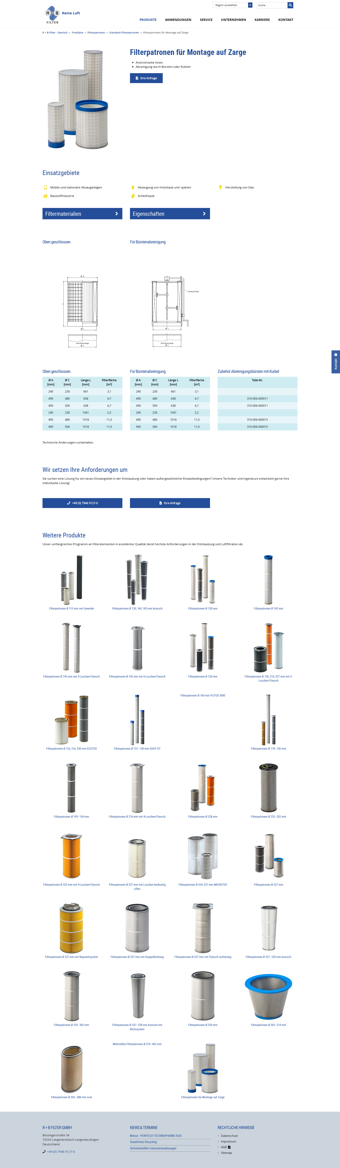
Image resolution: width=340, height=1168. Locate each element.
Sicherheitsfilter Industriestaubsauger (153, 1148)
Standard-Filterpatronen (124, 32)
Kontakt (285, 20)
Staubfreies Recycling (143, 1142)
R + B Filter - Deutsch (55, 32)
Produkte (77, 32)
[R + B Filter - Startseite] (52, 14)
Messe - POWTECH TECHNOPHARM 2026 (156, 1135)
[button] (82, 213)
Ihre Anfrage (146, 78)
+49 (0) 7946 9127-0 (82, 503)
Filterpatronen (96, 32)
